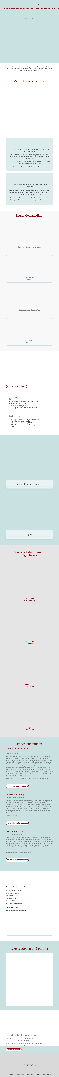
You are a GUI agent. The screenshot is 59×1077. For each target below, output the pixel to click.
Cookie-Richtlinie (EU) (46, 1074)
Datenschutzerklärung (35, 1074)
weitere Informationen (16, 386)
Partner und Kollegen (35, 1071)
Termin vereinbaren (14, 1050)
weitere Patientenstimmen (17, 786)
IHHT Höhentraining (15, 831)
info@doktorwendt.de (13, 907)
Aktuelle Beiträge (11, 1071)
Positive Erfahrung (15, 794)
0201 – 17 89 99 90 (15, 904)
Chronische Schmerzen (17, 748)
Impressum (27, 1074)
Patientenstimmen (22, 1071)
